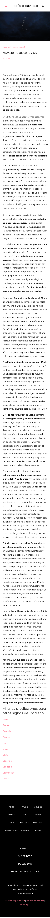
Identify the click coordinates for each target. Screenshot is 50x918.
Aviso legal (25, 905)
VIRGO (38, 815)
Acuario (6, 47)
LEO (25, 815)
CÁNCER (11, 815)
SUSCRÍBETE (25, 856)
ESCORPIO (24, 822)
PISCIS (38, 830)
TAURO (25, 807)
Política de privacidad (15, 901)
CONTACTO (25, 848)
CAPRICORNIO (11, 830)
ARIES (11, 807)
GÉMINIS (38, 807)
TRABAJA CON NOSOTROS (25, 871)
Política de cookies (35, 901)
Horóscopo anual (17, 47)
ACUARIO (25, 830)
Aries (5, 719)
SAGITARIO (38, 822)
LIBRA (11, 822)
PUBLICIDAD (25, 864)
